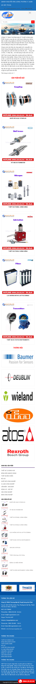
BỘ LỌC (3, 478)
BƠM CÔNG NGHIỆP (7, 494)
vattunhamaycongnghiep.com (14, 629)
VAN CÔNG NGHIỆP (6, 492)
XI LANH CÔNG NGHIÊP (7, 484)
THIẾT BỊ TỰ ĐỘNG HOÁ (8, 470)
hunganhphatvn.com (17, 682)
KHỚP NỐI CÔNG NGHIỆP (8, 481)
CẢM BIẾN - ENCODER (7, 486)
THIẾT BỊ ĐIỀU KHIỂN (7, 476)
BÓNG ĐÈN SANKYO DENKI (8, 473)
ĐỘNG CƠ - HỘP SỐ (6, 489)
